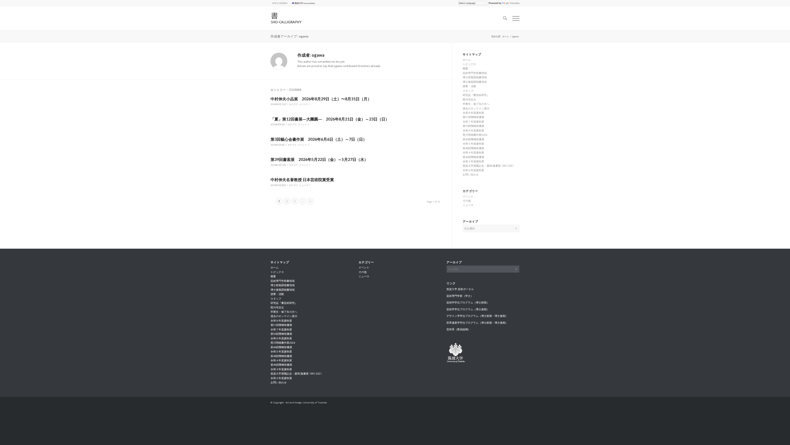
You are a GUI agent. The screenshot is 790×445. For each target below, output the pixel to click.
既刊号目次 (469, 99)
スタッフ (468, 91)
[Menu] (514, 18)
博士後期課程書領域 (475, 82)
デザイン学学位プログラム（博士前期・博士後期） (477, 316)
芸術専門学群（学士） (459, 296)
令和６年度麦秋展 (473, 130)
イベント (303, 104)
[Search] (505, 18)
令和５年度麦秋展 (473, 143)
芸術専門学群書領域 (475, 73)
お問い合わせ (471, 174)
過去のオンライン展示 (476, 108)
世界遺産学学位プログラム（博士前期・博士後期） (477, 322)
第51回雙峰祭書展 (473, 117)
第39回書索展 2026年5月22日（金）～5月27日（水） (319, 159)
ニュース (303, 185)
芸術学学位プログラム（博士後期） (467, 309)
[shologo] (297, 18)
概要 (465, 68)
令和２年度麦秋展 (473, 170)
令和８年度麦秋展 (473, 113)
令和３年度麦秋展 (473, 161)
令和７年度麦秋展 (473, 121)
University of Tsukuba (304, 3)
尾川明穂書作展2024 (475, 135)
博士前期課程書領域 (475, 77)
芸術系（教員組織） (458, 329)
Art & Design (279, 3)
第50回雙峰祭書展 (473, 126)
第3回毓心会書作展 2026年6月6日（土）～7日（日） (319, 139)
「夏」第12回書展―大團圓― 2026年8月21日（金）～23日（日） (330, 119)
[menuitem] (280, 3)
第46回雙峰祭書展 (473, 157)
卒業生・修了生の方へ (476, 104)
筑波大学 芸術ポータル (460, 289)
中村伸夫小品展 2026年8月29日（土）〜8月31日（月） (321, 98)
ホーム (467, 60)
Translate (514, 3)
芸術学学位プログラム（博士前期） (467, 302)
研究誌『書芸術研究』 (476, 95)
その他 (467, 201)
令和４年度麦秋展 (473, 152)
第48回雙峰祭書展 (473, 148)
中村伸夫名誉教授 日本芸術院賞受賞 (302, 179)
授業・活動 (469, 86)
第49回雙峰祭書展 (473, 139)
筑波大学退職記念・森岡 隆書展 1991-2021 (488, 165)
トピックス (469, 64)
